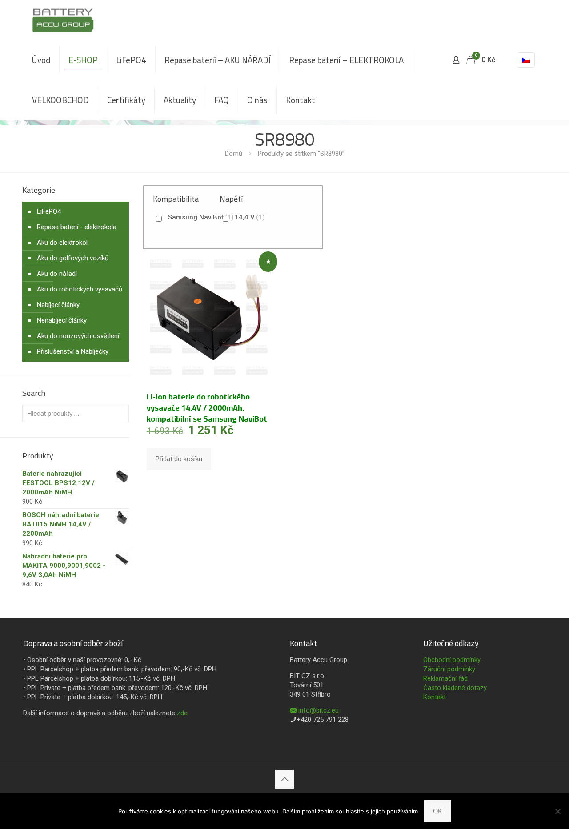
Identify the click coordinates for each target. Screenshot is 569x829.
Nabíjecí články (58, 305)
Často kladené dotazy (455, 688)
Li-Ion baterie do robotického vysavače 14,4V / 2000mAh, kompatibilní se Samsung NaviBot (207, 407)
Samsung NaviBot (201, 217)
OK (437, 811)
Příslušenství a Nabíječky (72, 351)
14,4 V (250, 217)
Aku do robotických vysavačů (79, 289)
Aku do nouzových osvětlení (78, 336)
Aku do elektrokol (62, 243)
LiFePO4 (49, 211)
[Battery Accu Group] (63, 20)
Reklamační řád (445, 678)
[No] (557, 811)
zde (182, 713)
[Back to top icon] (284, 779)
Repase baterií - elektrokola (76, 227)
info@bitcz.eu (318, 710)
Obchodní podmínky (452, 660)
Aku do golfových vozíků (72, 258)
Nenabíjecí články (62, 320)
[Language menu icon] (526, 60)
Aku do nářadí (57, 274)
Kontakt (434, 697)
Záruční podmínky (449, 669)
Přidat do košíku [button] (179, 459)
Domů (233, 154)
